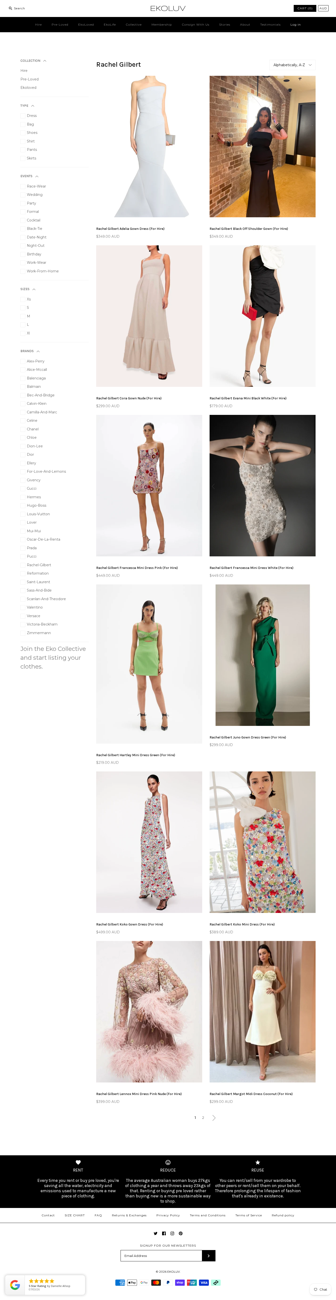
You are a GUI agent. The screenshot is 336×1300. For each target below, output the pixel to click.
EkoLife (110, 24)
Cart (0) (305, 8)
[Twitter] (155, 1233)
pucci (31, 556)
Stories (224, 24)
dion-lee (35, 446)
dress (32, 115)
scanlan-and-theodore (46, 599)
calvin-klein (36, 403)
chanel (33, 429)
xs (29, 299)
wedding (35, 194)
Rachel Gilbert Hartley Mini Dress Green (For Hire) (135, 755)
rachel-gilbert (39, 565)
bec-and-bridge (41, 395)
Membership (162, 24)
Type (24, 106)
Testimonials (270, 24)
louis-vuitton (38, 514)
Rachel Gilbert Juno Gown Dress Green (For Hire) (248, 737)
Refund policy (283, 1215)
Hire (38, 24)
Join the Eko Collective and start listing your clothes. (53, 657)
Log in (295, 24)
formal (33, 211)
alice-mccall (37, 369)
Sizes (25, 289)
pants (32, 149)
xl (28, 333)
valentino (35, 607)
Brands (27, 351)
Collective (134, 24)
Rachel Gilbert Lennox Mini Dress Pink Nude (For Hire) (139, 1094)
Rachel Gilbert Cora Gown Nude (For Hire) (129, 398)
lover (32, 522)
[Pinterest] (181, 1233)
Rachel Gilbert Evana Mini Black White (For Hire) (248, 398)
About (245, 24)
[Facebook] (164, 1233)
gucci (31, 488)
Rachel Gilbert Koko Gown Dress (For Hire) (129, 924)
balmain (34, 386)
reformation (38, 573)
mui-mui (34, 531)
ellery (31, 463)
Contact (48, 1215)
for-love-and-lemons (46, 471)
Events (26, 176)
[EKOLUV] (168, 7)
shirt (31, 141)
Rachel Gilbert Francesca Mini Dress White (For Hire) (251, 568)
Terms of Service (248, 1215)
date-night (36, 237)
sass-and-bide (39, 590)
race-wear (36, 186)
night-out (36, 245)
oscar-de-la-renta (43, 539)
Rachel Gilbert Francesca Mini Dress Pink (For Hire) (137, 568)
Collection (30, 61)
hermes (34, 497)
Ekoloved (28, 87)
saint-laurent (38, 582)
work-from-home (43, 271)
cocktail (33, 220)
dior (30, 454)
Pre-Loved (60, 24)
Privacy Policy (168, 1215)
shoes (32, 132)
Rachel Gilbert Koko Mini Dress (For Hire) (242, 924)
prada (32, 548)
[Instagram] (172, 1233)
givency (34, 480)
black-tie (34, 228)
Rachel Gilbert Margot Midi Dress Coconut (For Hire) (251, 1094)
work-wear (36, 262)
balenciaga (36, 378)
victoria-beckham (42, 624)
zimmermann (39, 633)
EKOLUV (173, 1271)
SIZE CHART (75, 1215)
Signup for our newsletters (168, 1245)
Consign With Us (195, 24)
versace (33, 616)
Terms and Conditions (208, 1215)
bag (30, 124)
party (31, 203)
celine (32, 420)
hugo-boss (36, 505)
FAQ (98, 1215)
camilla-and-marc (42, 412)
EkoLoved (86, 24)
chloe (32, 437)
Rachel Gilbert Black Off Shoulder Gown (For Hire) (249, 229)
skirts (31, 158)
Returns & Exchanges (129, 1215)
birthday (34, 254)
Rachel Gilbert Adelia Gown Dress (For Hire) (130, 229)
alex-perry (36, 361)
